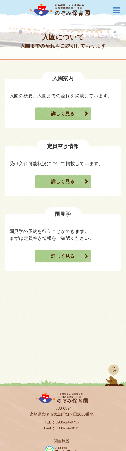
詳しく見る (63, 113)
